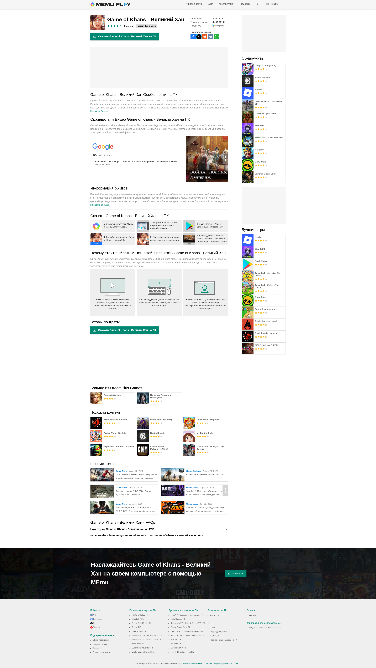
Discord (96, 648)
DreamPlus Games (147, 26)
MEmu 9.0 (214, 636)
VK (94, 615)
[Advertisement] (159, 67)
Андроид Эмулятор (218, 632)
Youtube (96, 627)
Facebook (97, 619)
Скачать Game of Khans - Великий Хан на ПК (127, 36)
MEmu (110, 4)
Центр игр (214, 615)
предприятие (226, 4)
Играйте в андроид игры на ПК (223, 640)
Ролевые (129, 26)
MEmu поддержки (101, 640)
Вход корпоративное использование (265, 627)
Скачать (238, 573)
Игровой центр (194, 4)
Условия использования (191, 663)
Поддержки (245, 4)
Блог (210, 4)
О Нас (212, 627)
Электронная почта (101, 652)
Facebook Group (100, 644)
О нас (236, 663)
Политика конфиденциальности (218, 663)
